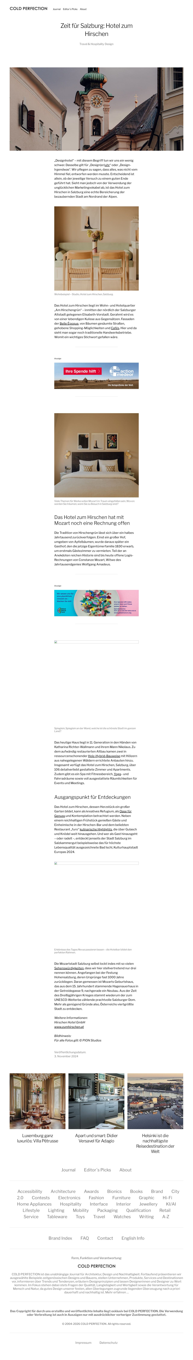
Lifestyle (31, 1210)
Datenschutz (109, 1343)
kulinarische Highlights (96, 829)
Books (136, 1191)
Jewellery (148, 1204)
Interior (123, 1204)
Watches (122, 1216)
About (83, 9)
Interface (99, 1204)
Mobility (81, 1210)
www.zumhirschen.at (69, 1027)
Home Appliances (34, 1204)
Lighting (56, 1210)
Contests (41, 1197)
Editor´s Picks (70, 9)
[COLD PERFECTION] (28, 8)
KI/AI (171, 1204)
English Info (133, 1238)
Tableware (57, 1216)
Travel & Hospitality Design (96, 44)
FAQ (85, 1238)
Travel (99, 1216)
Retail (165, 1210)
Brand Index (60, 1238)
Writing (146, 1216)
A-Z (165, 1216)
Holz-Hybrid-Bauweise (104, 756)
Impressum (83, 1343)
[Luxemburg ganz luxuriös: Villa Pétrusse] (37, 1101)
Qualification (138, 1210)
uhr (107, 165)
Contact (105, 1238)
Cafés (115, 328)
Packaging (107, 1210)
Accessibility (29, 1191)
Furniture (121, 1197)
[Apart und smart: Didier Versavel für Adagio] (96, 1101)
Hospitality (70, 1204)
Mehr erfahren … (117, 1292)
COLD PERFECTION (26, 1274)
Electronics (69, 1197)
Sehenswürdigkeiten (69, 968)
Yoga (117, 774)
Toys (80, 1216)
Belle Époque (69, 323)
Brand (157, 1191)
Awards (91, 1191)
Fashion (96, 1197)
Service (31, 1216)
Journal (57, 9)
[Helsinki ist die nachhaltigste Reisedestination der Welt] (155, 1101)
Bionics (114, 1191)
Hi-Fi (167, 1197)
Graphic (146, 1197)
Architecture (63, 1191)
